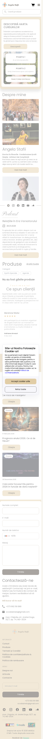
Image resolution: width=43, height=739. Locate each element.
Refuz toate (20, 389)
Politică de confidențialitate (17, 371)
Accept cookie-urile (20, 381)
